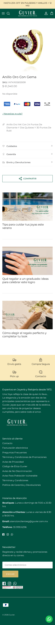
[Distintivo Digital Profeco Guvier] (12, 588)
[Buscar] (9, 13)
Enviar (10, 574)
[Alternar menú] (3, 13)
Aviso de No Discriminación (17, 471)
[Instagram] (8, 534)
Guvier (12, 615)
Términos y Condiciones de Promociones (24, 457)
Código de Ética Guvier (14, 466)
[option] (27, 46)
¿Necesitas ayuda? (12, 113)
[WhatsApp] (12, 534)
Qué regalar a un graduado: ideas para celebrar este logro (25, 280)
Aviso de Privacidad (13, 461)
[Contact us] (49, 619)
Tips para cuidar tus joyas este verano (23, 226)
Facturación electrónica (15, 447)
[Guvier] (27, 13)
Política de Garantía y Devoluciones (21, 485)
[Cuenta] (45, 13)
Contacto (7, 443)
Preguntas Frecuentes (14, 452)
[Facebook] (3, 534)
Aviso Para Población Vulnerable (19, 475)
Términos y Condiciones (15, 480)
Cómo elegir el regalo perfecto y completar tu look (24, 334)
